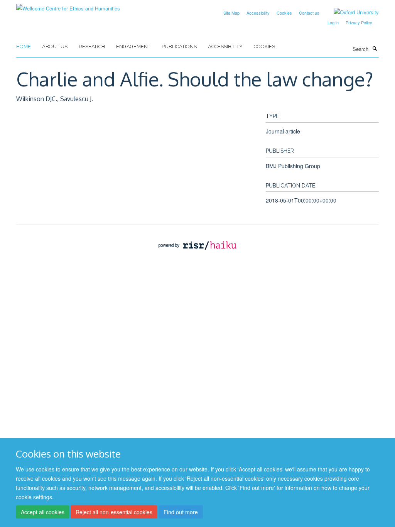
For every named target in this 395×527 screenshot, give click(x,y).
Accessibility (258, 13)
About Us (55, 46)
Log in (333, 22)
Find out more (181, 512)
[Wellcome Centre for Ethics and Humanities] (68, 5)
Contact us (309, 13)
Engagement (133, 46)
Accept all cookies (42, 512)
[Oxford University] (350, 12)
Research (92, 46)
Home (23, 46)
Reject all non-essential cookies (114, 512)
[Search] (374, 48)
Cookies (284, 13)
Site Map (231, 13)
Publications (179, 46)
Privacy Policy (359, 22)
